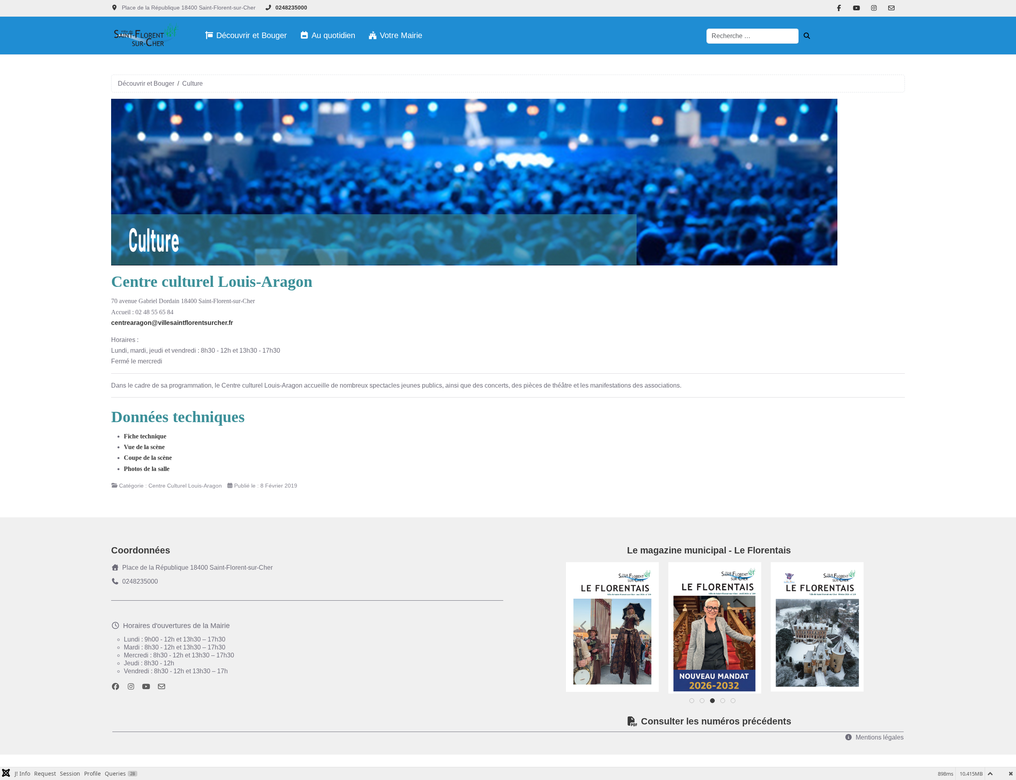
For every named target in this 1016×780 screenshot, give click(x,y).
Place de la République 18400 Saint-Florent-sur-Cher (197, 567)
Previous (584, 626)
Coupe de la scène (148, 457)
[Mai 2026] (612, 627)
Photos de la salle (146, 468)
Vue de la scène (144, 447)
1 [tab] (692, 702)
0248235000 (291, 7)
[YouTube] (856, 8)
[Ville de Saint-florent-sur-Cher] (145, 35)
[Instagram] (874, 8)
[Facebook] (839, 8)
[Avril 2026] (714, 628)
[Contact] (891, 8)
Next (846, 626)
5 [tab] (733, 702)
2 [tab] (702, 702)
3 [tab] (713, 702)
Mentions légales (880, 737)
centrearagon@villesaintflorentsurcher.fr (172, 322)
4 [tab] (723, 702)
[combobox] (752, 36)
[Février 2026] (817, 627)
